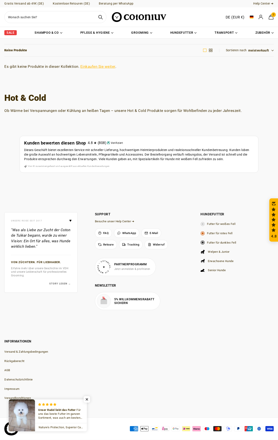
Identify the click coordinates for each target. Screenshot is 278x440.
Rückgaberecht (14, 361)
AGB (7, 370)
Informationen (17, 341)
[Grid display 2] (211, 50)
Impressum (12, 388)
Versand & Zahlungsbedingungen (26, 351)
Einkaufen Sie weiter (97, 66)
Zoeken (100, 17)
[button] (273, 220)
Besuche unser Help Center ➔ (114, 221)
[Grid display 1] (205, 50)
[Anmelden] (261, 17)
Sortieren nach (236, 50)
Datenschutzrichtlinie (18, 379)
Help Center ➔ (263, 3)
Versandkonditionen (17, 398)
